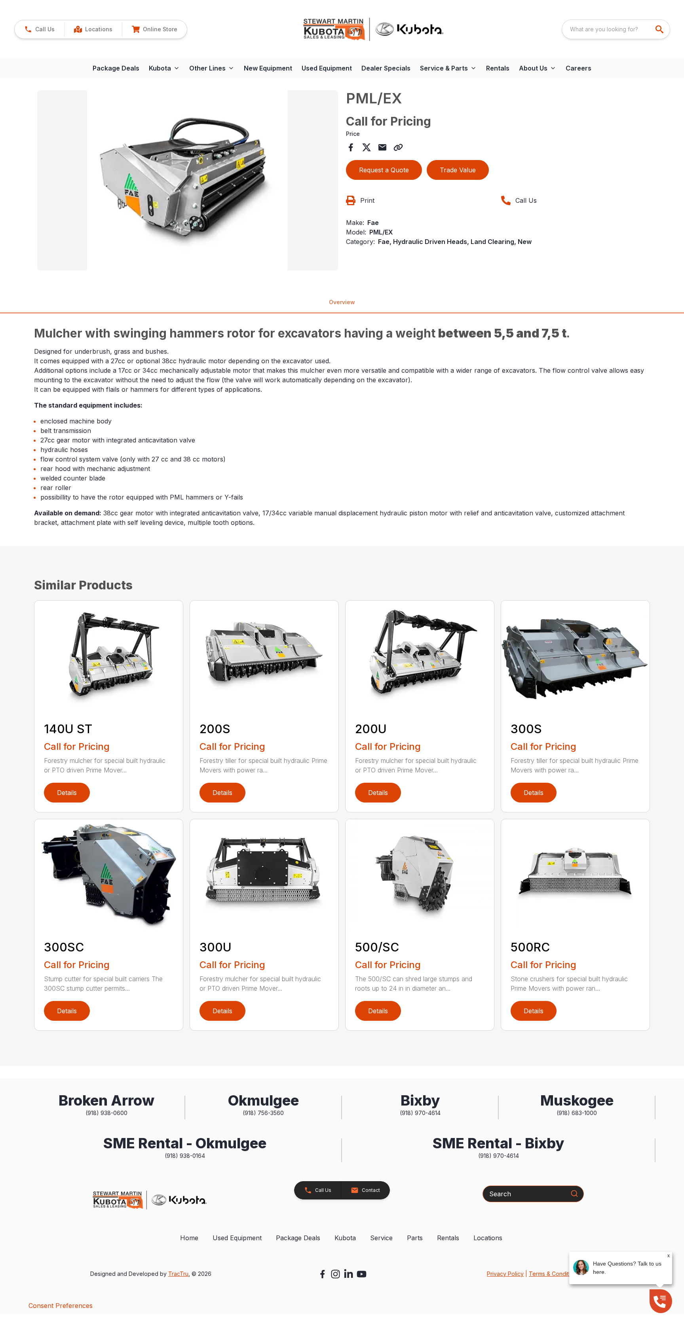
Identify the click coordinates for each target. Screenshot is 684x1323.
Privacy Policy (505, 1273)
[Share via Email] (382, 147)
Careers (578, 68)
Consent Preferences (60, 1306)
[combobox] (616, 29)
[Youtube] (362, 1274)
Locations (487, 1238)
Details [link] (67, 793)
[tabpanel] (187, 181)
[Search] (574, 1193)
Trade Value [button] (458, 170)
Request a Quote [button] (384, 170)
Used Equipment (327, 68)
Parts (415, 1238)
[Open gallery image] (187, 180)
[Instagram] (335, 1274)
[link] (93, 29)
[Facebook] (322, 1274)
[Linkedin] (348, 1274)
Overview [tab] (342, 302)
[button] (39, 29)
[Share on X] (366, 147)
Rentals (497, 68)
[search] (660, 29)
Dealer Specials (385, 68)
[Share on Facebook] (350, 147)
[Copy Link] (398, 147)
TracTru (178, 1273)
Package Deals (116, 68)
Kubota (345, 1238)
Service (381, 1238)
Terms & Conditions (554, 1273)
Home (189, 1238)
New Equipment (268, 68)
